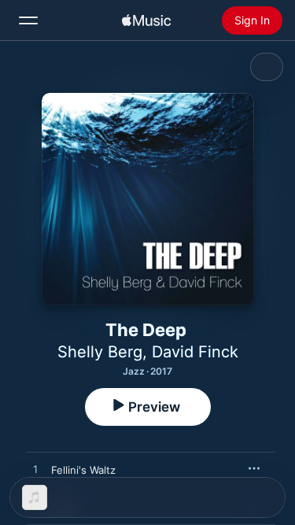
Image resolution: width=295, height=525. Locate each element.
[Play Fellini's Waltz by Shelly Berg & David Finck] (35, 470)
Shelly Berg (99, 351)
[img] (146, 20)
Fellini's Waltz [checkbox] (83, 470)
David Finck (195, 351)
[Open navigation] (28, 20)
